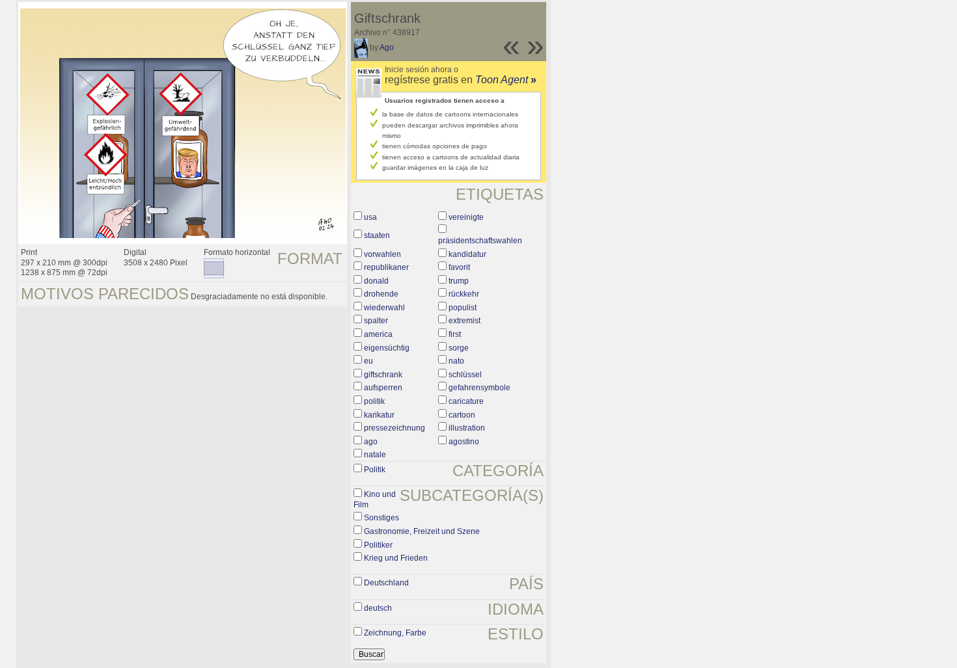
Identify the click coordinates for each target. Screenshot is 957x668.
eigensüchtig (386, 348)
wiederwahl (384, 307)
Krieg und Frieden (396, 558)
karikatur (379, 415)
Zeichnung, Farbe (395, 632)
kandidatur (467, 254)
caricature (466, 401)
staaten (377, 235)
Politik (374, 469)
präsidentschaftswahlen (480, 240)
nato (456, 361)
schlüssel (465, 374)
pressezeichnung (394, 428)
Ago (387, 47)
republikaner (386, 267)
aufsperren (383, 387)
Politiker (378, 545)
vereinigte (466, 217)
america (378, 334)
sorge (459, 348)
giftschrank (383, 374)
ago (371, 441)
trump (459, 281)
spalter (376, 320)
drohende (381, 294)
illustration (467, 428)
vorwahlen (382, 254)
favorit (459, 267)
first (455, 334)
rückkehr (464, 294)
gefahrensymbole (479, 387)
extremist (464, 320)
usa (370, 217)
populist (463, 307)
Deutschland (386, 582)
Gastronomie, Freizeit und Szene (422, 531)
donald (376, 281)
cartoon (462, 415)
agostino (464, 441)
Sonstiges (381, 517)
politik (374, 401)
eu (368, 361)
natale (375, 454)
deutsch (378, 608)
